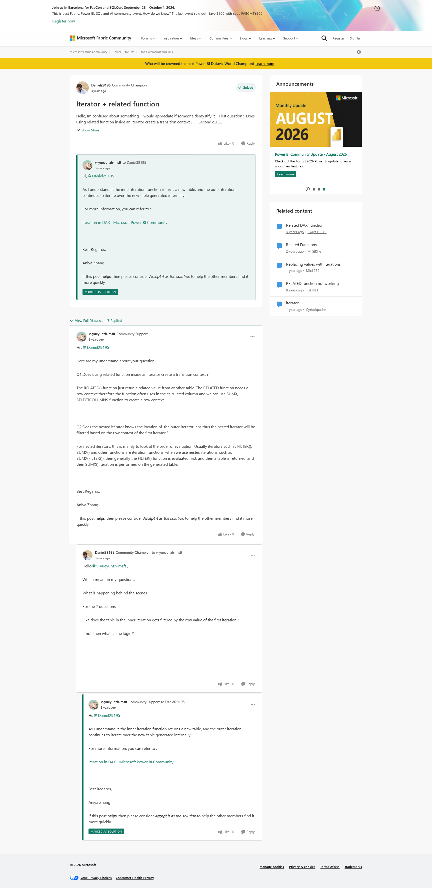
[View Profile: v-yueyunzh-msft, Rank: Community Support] (81, 337)
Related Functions (301, 244)
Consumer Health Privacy (135, 878)
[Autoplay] (308, 189)
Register (338, 38)
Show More (90, 130)
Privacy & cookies (302, 867)
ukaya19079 (317, 231)
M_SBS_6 (314, 251)
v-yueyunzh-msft (108, 162)
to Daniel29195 (134, 162)
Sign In (355, 38)
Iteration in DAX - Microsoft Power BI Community (125, 222)
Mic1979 (313, 270)
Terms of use (330, 867)
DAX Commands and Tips (156, 52)
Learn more (265, 63)
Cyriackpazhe (316, 309)
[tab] (313, 189)
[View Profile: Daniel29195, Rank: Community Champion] (82, 87)
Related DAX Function (305, 225)
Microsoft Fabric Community (88, 52)
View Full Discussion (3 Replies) (98, 320)
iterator (292, 302)
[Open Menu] (358, 51)
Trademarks (353, 867)
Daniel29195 (101, 85)
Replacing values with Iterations (313, 264)
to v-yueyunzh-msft (167, 552)
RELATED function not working (312, 283)
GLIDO (313, 290)
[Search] (324, 38)
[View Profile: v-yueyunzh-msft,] (87, 165)
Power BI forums (123, 52)
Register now (63, 20)
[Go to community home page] (100, 38)
